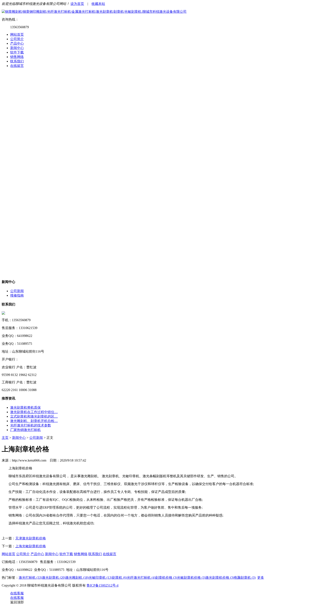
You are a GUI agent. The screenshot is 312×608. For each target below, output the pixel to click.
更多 (260, 577)
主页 (5, 437)
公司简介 (17, 39)
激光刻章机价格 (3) (219, 577)
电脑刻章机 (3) (245, 577)
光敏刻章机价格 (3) (191, 577)
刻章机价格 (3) (166, 577)
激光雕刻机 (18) (77, 577)
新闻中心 (17, 48)
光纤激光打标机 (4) (141, 577)
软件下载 (17, 52)
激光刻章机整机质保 (25, 407)
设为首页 (77, 4)
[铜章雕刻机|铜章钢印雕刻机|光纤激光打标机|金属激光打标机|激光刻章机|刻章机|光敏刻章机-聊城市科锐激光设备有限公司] (94, 11)
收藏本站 (98, 4)
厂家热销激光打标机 (25, 430)
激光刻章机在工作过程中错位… (34, 412)
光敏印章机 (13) (100, 577)
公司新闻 (17, 291)
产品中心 (17, 43)
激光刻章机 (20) (53, 577)
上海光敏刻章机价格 (30, 546)
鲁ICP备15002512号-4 (102, 585)
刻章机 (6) (119, 577)
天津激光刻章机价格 (30, 538)
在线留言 (17, 66)
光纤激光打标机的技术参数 (30, 425)
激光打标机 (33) (30, 577)
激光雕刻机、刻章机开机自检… (34, 421)
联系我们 (17, 61)
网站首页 (17, 34)
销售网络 (17, 57)
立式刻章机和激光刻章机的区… (34, 416)
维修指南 (17, 295)
